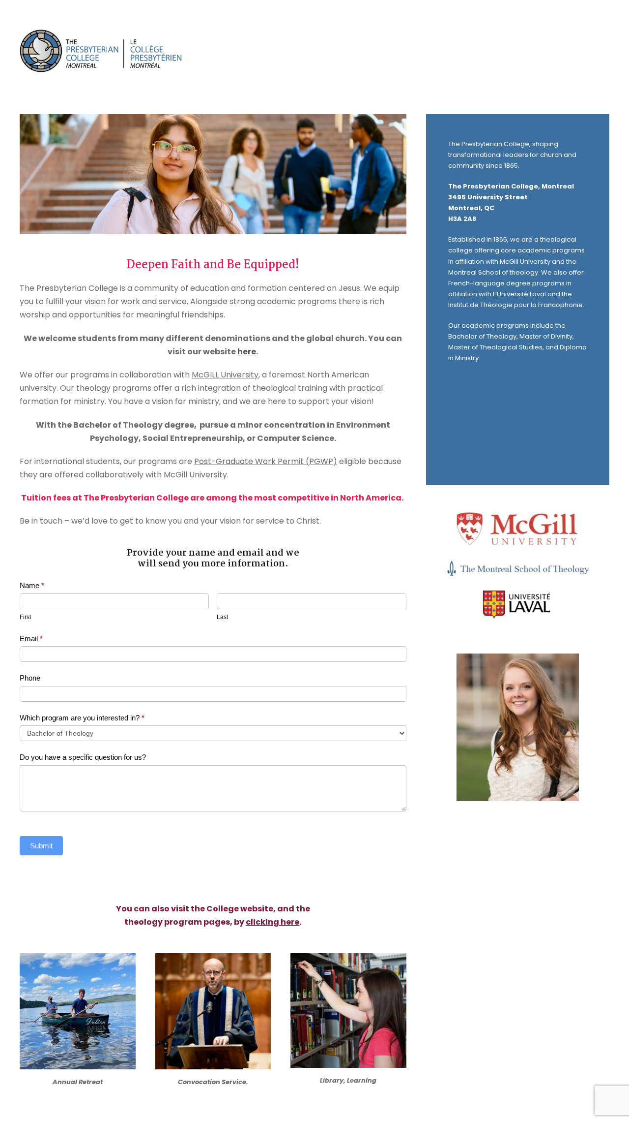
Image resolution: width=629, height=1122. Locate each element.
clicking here (272, 922)
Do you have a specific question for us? (83, 757)
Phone (30, 678)
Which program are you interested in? (82, 718)
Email (31, 638)
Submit (41, 846)
